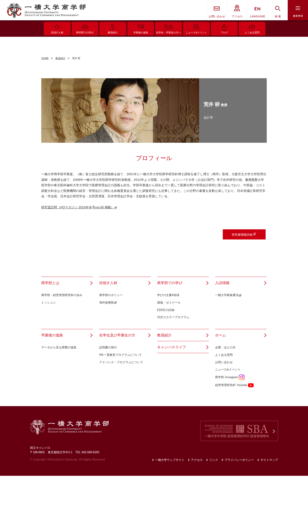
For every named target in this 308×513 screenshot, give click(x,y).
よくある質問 (224, 355)
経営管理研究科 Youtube (231, 385)
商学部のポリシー (111, 295)
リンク (213, 460)
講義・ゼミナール (169, 302)
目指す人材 (108, 283)
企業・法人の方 (225, 347)
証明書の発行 (108, 347)
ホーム (220, 335)
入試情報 (222, 283)
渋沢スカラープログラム (173, 317)
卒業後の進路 (52, 335)
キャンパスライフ (171, 347)
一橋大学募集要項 (227, 295)
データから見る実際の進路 (58, 347)
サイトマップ (269, 460)
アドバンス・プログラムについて (121, 362)
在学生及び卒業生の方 (117, 335)
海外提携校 (106, 302)
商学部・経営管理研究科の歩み (61, 295)
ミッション (48, 302)
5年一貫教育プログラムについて (120, 355)
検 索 (278, 16)
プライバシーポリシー (239, 460)
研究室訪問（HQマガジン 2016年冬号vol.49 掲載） (77, 207)
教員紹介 (164, 335)
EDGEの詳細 (165, 310)
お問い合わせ (217, 16)
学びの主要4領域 (168, 295)
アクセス (237, 16)
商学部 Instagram (227, 377)
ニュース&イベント (228, 369)
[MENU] (298, 10)
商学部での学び (169, 283)
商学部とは (50, 283)
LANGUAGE (257, 16)
